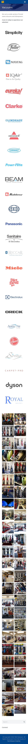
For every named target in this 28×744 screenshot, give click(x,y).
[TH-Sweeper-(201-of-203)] (8, 710)
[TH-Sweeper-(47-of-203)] (8, 456)
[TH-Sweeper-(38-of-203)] (8, 443)
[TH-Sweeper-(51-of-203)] (8, 468)
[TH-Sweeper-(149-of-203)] (20, 613)
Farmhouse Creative (13, 741)
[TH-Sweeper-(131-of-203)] (20, 564)
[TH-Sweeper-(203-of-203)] (20, 710)
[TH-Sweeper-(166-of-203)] (8, 637)
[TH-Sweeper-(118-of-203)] (20, 515)
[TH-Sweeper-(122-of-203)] (8, 540)
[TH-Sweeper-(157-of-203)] (20, 625)
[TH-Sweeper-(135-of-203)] (8, 576)
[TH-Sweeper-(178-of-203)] (8, 649)
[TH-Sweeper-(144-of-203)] (8, 600)
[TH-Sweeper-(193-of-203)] (20, 686)
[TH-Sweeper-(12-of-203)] (8, 419)
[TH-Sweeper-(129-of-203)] (8, 564)
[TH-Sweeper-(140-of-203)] (20, 576)
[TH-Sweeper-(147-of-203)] (8, 613)
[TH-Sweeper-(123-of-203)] (20, 540)
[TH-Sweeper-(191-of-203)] (8, 686)
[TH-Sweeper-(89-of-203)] (20, 492)
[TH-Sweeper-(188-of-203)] (20, 674)
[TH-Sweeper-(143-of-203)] (20, 588)
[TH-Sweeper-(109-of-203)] (8, 515)
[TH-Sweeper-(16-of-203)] (8, 431)
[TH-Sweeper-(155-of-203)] (8, 625)
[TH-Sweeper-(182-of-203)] (8, 661)
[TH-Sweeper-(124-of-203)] (8, 552)
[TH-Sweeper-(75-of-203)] (8, 492)
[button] (25, 2)
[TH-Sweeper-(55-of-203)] (8, 480)
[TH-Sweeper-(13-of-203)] (20, 419)
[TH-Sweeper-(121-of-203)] (20, 527)
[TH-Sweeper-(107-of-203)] (20, 504)
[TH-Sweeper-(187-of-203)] (8, 674)
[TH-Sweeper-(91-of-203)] (8, 504)
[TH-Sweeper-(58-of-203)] (20, 480)
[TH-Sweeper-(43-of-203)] (20, 443)
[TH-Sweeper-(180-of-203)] (20, 649)
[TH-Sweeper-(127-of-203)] (20, 552)
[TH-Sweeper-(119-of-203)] (8, 527)
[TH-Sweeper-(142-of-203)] (8, 588)
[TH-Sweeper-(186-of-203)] (20, 661)
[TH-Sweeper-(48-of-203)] (20, 456)
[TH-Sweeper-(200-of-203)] (20, 698)
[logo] (2, 2)
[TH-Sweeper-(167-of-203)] (20, 637)
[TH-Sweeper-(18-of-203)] (20, 431)
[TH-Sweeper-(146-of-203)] (20, 600)
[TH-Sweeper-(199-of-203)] (8, 698)
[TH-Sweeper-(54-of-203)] (20, 468)
